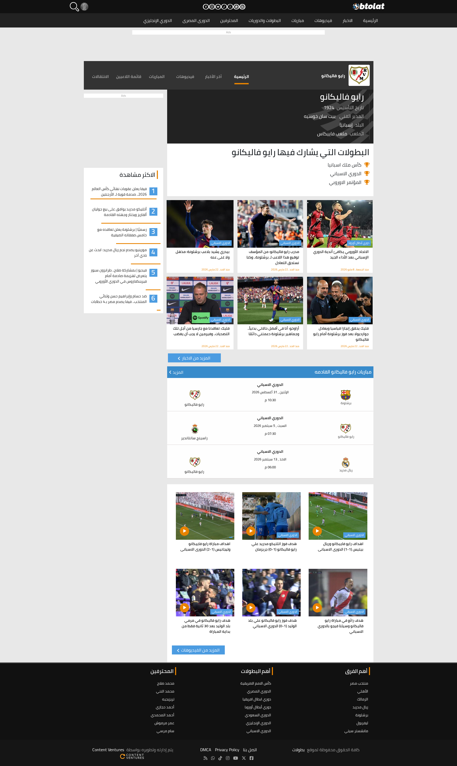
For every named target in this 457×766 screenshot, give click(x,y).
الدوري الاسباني (290, 243)
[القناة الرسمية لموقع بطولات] (213, 758)
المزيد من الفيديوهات (200, 650)
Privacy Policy (227, 750)
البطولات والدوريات (265, 20)
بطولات (298, 750)
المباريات (157, 76)
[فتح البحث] (74, 6)
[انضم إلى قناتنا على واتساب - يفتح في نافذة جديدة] (236, 7)
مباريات (297, 20)
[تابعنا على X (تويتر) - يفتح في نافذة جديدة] (230, 7)
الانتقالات (100, 76)
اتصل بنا (250, 750)
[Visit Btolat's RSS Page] (205, 758)
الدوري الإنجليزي (157, 20)
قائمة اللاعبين (128, 76)
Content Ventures (108, 750)
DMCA (205, 750)
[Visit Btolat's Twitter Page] (244, 758)
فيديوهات (323, 20)
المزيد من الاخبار (195, 358)
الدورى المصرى (196, 20)
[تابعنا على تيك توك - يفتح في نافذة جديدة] (224, 7)
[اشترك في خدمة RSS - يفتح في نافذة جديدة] (242, 7)
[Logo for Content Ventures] (132, 756)
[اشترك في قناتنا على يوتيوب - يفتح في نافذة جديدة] (218, 7)
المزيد (177, 372)
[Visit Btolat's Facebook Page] (251, 758)
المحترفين (229, 20)
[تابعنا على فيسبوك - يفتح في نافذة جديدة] (206, 7)
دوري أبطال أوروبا (359, 243)
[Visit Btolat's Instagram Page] (228, 758)
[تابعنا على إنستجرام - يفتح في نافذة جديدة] (212, 7)
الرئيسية (370, 20)
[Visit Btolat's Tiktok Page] (220, 758)
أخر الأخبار (213, 76)
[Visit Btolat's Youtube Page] (235, 758)
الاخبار (347, 20)
